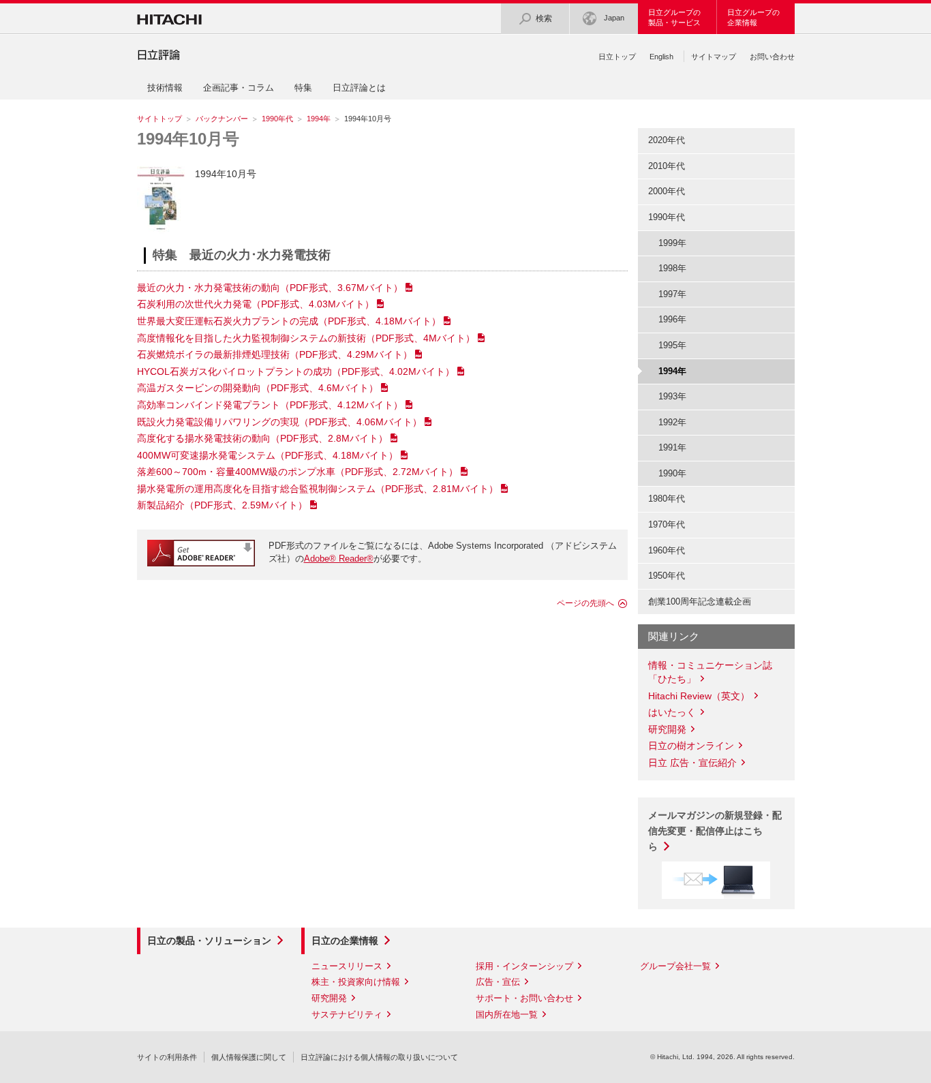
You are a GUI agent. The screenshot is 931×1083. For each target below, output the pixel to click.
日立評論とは (359, 87)
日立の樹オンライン (691, 745)
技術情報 (165, 87)
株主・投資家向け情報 (355, 982)
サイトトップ (159, 119)
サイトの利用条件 (167, 1057)
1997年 (672, 294)
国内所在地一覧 (507, 1014)
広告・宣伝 (498, 982)
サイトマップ (713, 56)
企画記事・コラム (238, 87)
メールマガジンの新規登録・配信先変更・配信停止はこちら (715, 831)
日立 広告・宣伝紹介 (692, 762)
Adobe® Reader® (338, 558)
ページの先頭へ (585, 603)
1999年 (672, 243)
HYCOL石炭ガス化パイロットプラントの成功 (296, 371)
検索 (544, 18)
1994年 (319, 119)
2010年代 (666, 166)
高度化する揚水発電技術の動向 (262, 438)
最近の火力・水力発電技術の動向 (270, 287)
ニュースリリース (346, 966)
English (661, 56)
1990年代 (277, 119)
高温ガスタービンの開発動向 (257, 387)
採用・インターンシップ (524, 966)
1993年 (672, 396)
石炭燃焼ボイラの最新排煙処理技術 (274, 354)
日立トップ (617, 56)
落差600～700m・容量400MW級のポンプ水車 (297, 471)
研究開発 (667, 729)
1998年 (672, 268)
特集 (303, 87)
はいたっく (672, 712)
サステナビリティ (346, 1014)
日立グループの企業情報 (753, 17)
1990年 (672, 473)
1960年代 (666, 550)
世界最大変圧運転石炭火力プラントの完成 (289, 321)
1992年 (672, 422)
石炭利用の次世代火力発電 (255, 304)
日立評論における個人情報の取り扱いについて (379, 1057)
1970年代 (666, 524)
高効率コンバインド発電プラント (270, 404)
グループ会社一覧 (675, 966)
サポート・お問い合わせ (524, 998)
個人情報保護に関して (248, 1057)
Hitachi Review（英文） (699, 695)
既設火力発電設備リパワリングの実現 (279, 421)
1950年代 (666, 575)
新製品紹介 (222, 505)
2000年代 (666, 191)
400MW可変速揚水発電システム (267, 455)
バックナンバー (222, 119)
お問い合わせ (772, 56)
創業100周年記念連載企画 (699, 601)
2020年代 (666, 140)
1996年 (672, 319)
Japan (614, 18)
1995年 (672, 345)
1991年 (672, 447)
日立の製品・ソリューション (209, 940)
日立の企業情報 (344, 940)
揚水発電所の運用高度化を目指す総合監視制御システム (317, 488)
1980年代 (666, 498)
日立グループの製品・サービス (674, 17)
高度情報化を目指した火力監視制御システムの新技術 (306, 338)
